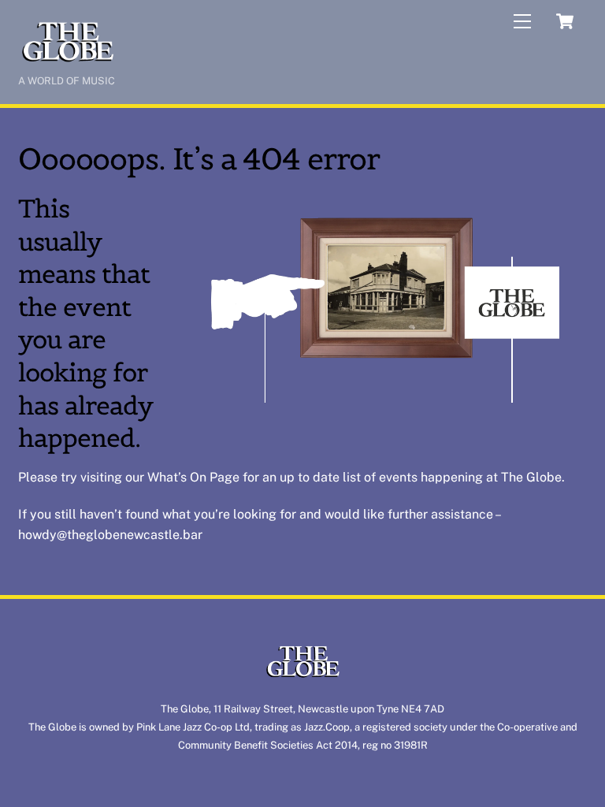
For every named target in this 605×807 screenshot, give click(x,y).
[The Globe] (67, 60)
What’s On (176, 477)
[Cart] (565, 21)
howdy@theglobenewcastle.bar (110, 534)
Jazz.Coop (327, 727)
